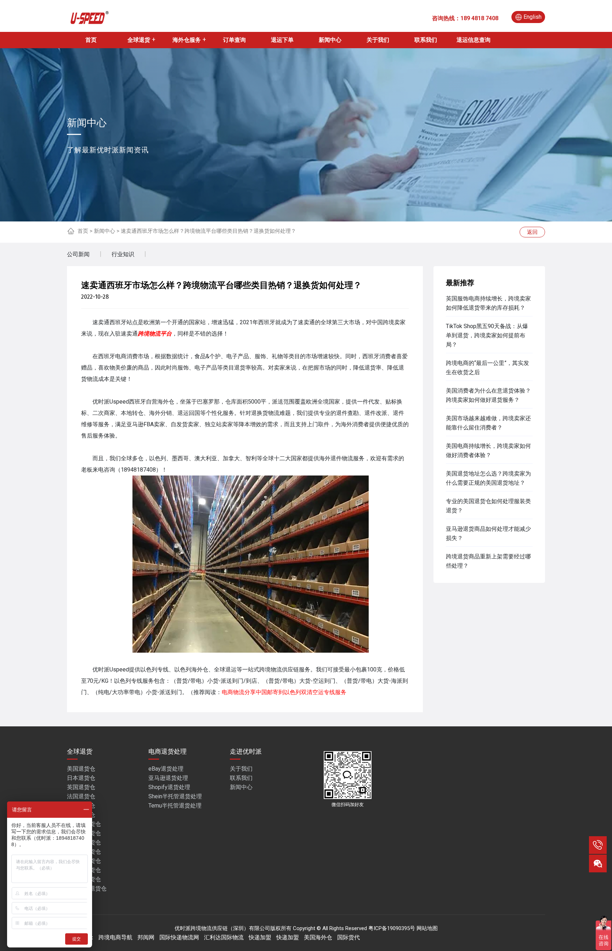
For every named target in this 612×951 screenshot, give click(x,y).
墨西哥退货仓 (84, 870)
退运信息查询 (474, 39)
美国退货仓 (81, 768)
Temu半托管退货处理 (175, 805)
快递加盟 (260, 937)
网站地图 (427, 928)
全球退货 (139, 39)
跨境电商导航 (115, 937)
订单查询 (234, 39)
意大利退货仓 (84, 879)
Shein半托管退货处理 (175, 796)
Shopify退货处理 (169, 787)
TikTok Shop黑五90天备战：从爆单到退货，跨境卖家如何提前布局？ (487, 335)
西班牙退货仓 (84, 851)
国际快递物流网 (179, 937)
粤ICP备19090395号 (391, 928)
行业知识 (123, 254)
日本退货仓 (81, 778)
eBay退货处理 (165, 768)
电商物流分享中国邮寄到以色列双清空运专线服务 (284, 692)
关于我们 (378, 39)
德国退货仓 (81, 805)
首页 (91, 39)
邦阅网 (145, 937)
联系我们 (425, 39)
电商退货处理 (167, 751)
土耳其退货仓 (84, 833)
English (532, 16)
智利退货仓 (81, 814)
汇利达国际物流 (224, 937)
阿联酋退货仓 (84, 824)
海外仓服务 (186, 39)
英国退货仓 (81, 787)
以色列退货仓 (84, 842)
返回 (532, 232)
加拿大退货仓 (84, 860)
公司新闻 (78, 254)
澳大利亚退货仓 (87, 888)
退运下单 (282, 39)
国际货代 (348, 937)
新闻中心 (330, 39)
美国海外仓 (318, 937)
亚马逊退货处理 (168, 778)
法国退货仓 (81, 796)
